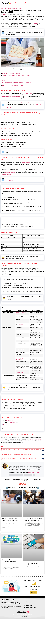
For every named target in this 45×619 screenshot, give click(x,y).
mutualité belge (28, 93)
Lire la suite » (5, 529)
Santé (6, 8)
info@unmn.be (9, 420)
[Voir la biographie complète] (39, 472)
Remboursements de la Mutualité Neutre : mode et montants (17, 82)
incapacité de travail (10, 172)
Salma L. (4, 14)
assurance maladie (26, 162)
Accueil (2, 8)
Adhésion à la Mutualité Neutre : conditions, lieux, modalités (16, 75)
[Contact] (20, 2)
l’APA (26, 31)
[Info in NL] (25, 2)
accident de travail (6, 174)
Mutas (25, 349)
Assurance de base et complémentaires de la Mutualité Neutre (17, 78)
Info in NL (25, 3)
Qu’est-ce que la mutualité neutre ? (11, 73)
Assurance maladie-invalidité (14, 8)
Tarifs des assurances (7, 80)
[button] (16, 2)
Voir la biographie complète (33, 472)
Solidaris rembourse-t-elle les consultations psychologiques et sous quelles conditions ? (10, 520)
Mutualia (28, 106)
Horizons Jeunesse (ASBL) (20, 371)
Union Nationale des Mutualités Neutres (24, 102)
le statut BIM (36, 23)
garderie (21, 324)
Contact (20, 3)
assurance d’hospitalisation (7, 98)
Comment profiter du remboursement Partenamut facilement (9, 561)
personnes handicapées (21, 358)
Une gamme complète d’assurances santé (12, 85)
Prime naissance (20, 312)
